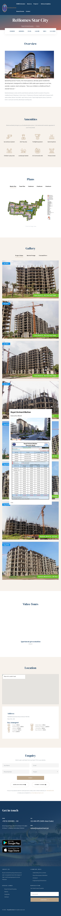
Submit (30, 777)
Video (44, 31)
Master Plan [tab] (13, 186)
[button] (30, 625)
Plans (29, 31)
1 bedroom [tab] (31, 186)
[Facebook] (31, 833)
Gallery (37, 31)
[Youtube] (37, 833)
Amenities (21, 31)
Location (52, 31)
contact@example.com (37, 793)
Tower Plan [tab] (22, 186)
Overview (12, 31)
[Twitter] (34, 833)
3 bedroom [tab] (48, 186)
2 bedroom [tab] (39, 186)
